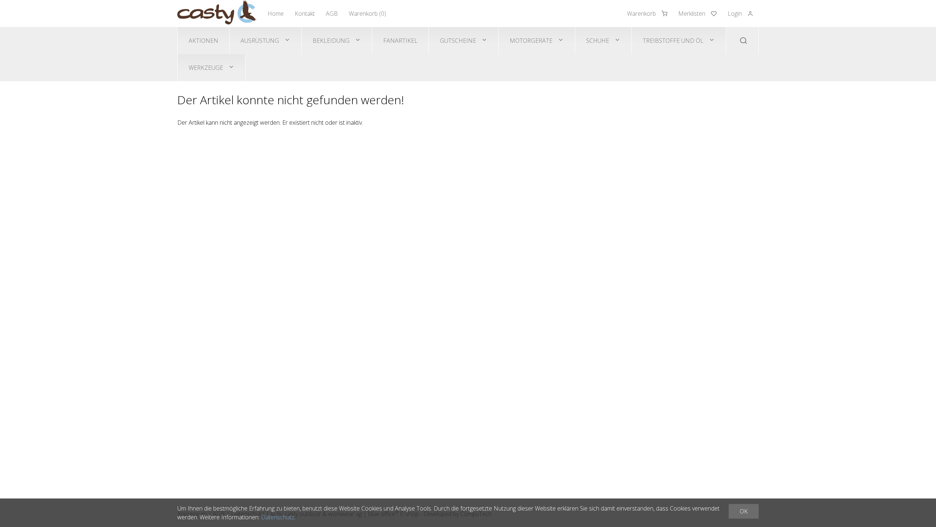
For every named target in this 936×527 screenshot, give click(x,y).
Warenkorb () (367, 14)
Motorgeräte (531, 41)
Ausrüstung (260, 41)
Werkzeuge (206, 68)
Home (276, 14)
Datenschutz (277, 517)
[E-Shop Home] (217, 13)
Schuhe (597, 41)
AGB (332, 14)
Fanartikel (400, 41)
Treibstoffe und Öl (673, 41)
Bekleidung (331, 41)
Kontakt (305, 14)
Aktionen (203, 41)
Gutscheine (458, 41)
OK (744, 511)
